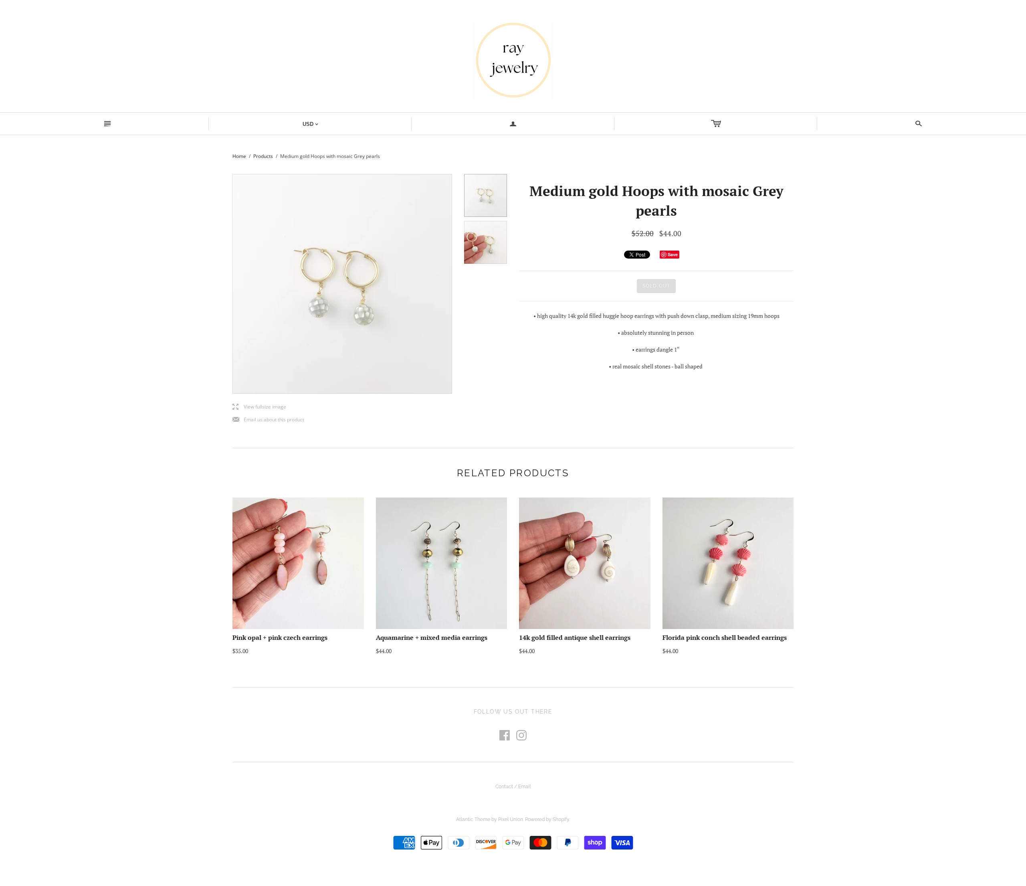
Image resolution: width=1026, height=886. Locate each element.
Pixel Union (510, 819)
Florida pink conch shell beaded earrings (724, 637)
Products (263, 156)
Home (239, 156)
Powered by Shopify (547, 819)
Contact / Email (513, 786)
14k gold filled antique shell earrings (574, 637)
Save (673, 254)
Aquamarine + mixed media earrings (431, 637)
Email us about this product (268, 420)
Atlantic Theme (473, 819)
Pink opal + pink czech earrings (279, 637)
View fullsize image (259, 407)
